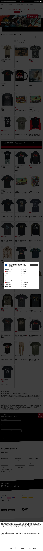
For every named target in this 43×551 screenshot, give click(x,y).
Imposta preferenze (32, 548)
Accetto (10, 548)
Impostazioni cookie (14, 533)
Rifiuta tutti (21, 548)
